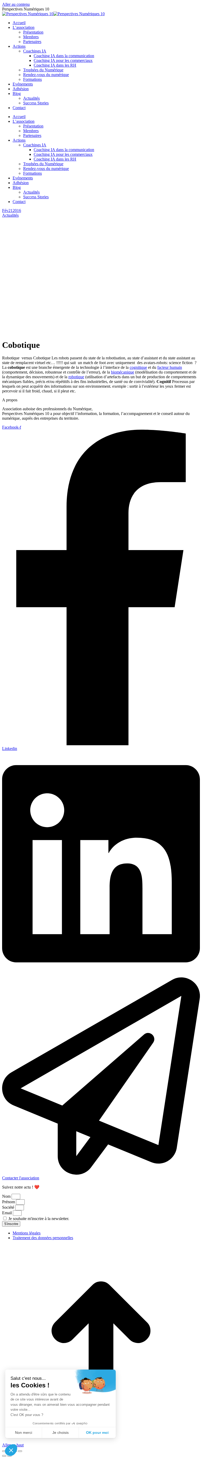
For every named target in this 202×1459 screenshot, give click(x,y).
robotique (76, 377)
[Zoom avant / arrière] (20, 1451)
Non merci (23, 1432)
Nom (7, 1196)
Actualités (10, 215)
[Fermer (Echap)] (4, 1451)
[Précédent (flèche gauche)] (4, 1456)
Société (8, 1207)
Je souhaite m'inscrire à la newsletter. (38, 1218)
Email (7, 1213)
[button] (11, 1450)
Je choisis (60, 1432)
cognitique (138, 367)
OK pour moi (97, 1432)
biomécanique (122, 372)
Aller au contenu (16, 4)
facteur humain (169, 367)
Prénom (9, 1202)
